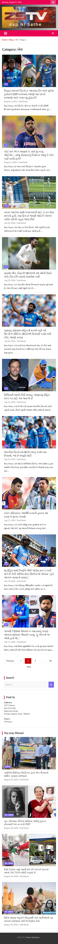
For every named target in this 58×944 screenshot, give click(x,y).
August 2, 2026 (10, 162)
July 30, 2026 (9, 223)
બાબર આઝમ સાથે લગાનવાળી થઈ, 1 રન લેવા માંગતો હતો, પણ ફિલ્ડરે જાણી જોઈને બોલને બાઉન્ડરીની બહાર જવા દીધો (29, 216)
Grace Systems (33, 937)
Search (51, 685)
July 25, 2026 (9, 402)
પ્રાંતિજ (7, 767)
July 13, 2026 (9, 642)
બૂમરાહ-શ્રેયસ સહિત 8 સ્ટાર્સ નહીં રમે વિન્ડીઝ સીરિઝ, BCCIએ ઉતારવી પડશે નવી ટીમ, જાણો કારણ (27, 334)
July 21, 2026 (9, 520)
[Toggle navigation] (5, 33)
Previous (10, 661)
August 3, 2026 (10, 101)
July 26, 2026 (9, 341)
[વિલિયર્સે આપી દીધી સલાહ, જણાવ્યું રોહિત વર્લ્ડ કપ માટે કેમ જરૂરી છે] (29, 375)
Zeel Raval (22, 101)
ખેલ (6, 84)
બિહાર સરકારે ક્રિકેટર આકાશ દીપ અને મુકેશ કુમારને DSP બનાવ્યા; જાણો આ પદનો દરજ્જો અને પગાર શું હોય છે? (29, 94)
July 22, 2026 (9, 459)
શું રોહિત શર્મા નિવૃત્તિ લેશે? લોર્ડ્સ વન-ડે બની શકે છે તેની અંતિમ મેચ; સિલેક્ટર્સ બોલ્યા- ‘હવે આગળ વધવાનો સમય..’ (29, 574)
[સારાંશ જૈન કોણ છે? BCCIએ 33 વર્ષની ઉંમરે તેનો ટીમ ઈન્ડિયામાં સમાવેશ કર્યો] (29, 253)
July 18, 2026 (9, 581)
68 (51, 661)
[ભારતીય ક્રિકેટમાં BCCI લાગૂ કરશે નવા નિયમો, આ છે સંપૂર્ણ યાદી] (29, 432)
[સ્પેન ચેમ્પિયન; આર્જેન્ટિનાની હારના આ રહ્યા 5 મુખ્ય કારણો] (29, 493)
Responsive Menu (53, 2)
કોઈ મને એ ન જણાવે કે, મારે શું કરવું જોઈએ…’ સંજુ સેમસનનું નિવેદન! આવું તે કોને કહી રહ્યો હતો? (29, 155)
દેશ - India (9, 815)
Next (29, 667)
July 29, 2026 (9, 280)
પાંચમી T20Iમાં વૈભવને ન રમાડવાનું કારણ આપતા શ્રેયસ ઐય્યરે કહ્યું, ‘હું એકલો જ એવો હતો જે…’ (27, 635)
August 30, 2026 (11, 780)
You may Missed (13, 733)
